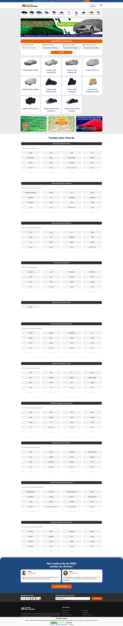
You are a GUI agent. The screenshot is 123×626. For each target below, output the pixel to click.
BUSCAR (61, 52)
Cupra (30, 291)
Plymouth (51, 247)
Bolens (92, 541)
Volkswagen (72, 197)
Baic (51, 276)
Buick (30, 281)
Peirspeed (30, 392)
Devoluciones (65, 612)
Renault (30, 237)
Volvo (92, 162)
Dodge (92, 232)
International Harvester (30, 192)
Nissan (51, 212)
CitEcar (92, 432)
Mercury (51, 167)
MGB (72, 152)
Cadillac (72, 281)
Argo (30, 457)
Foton (51, 202)
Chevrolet (30, 167)
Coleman (92, 417)
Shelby (92, 212)
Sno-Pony (30, 531)
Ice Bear (72, 352)
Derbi (51, 352)
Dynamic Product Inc (72, 491)
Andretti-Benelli (92, 377)
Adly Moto (71, 462)
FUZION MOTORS (92, 452)
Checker (51, 162)
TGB (51, 387)
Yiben (30, 387)
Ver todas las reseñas (61, 586)
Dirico (92, 342)
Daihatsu (72, 291)
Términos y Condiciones (87, 614)
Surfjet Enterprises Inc (30, 511)
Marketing (72, 624)
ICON (92, 422)
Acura (51, 271)
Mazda (92, 172)
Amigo (92, 382)
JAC (51, 197)
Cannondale (51, 467)
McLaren (72, 172)
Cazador (31, 422)
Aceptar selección (61, 622)
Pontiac (72, 242)
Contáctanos (85, 610)
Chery (30, 286)
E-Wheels (51, 377)
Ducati (71, 337)
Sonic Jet (72, 496)
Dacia (51, 291)
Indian (92, 352)
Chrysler (92, 167)
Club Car (92, 471)
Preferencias (65, 624)
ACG (31, 427)
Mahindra (92, 457)
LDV (72, 212)
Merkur (30, 162)
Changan (92, 281)
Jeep (31, 207)
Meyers (51, 157)
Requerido (53, 624)
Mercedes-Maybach (71, 167)
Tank (51, 372)
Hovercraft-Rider (72, 506)
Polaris (92, 491)
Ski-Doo (92, 546)
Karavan (51, 501)
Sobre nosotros (65, 610)
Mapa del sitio (85, 612)
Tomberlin (51, 432)
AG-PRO (72, 457)
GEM (51, 412)
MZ (72, 372)
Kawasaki (72, 531)
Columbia (72, 546)
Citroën (30, 172)
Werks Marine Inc (92, 496)
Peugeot (72, 252)
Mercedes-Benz (51, 172)
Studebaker (31, 197)
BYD (51, 281)
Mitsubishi (30, 202)
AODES (51, 457)
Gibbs (92, 501)
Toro (51, 422)
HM (92, 332)
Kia (72, 232)
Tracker (72, 417)
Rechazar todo (69, 622)
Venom (71, 422)
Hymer (51, 232)
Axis (92, 462)
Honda (92, 192)
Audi (31, 276)
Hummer (31, 306)
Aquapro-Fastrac (72, 511)
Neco (30, 377)
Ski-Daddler (31, 546)
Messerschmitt (71, 157)
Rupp (51, 551)
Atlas (30, 417)
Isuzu (30, 232)
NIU (72, 382)
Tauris (51, 382)
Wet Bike (72, 501)
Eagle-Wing (72, 332)
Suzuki (92, 252)
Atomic (92, 412)
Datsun (30, 212)
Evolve (30, 382)
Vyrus (51, 337)
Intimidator (72, 452)
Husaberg (51, 347)
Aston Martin (92, 271)
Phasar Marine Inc (31, 491)
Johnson (31, 551)
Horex (71, 342)
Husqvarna (71, 347)
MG (92, 152)
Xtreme (51, 471)
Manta (51, 546)
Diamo (30, 347)
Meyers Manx (31, 157)
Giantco (72, 387)
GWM (92, 202)
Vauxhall (51, 252)
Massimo (72, 467)
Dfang (92, 347)
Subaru (51, 192)
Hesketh (31, 332)
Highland (51, 332)
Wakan (51, 342)
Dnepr (30, 342)
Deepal (92, 291)
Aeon (72, 392)
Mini (51, 152)
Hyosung (31, 352)
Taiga (30, 501)
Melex (92, 427)
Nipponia (72, 377)
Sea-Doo (51, 511)
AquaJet (92, 506)
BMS (31, 452)
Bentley (72, 276)
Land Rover (30, 271)
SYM (31, 372)
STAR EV (51, 417)
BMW (92, 276)
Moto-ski (92, 551)
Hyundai (31, 247)
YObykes (51, 392)
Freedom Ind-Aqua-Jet (51, 506)
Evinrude (51, 536)
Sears (71, 536)
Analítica (58, 624)
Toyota (92, 207)
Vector (30, 462)
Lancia (30, 152)
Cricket (72, 427)
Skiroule (92, 531)
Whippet (92, 157)
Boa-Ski (31, 541)
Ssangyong (92, 197)
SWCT (30, 412)
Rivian (51, 207)
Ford (72, 202)
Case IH (51, 452)
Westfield (72, 162)
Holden (51, 242)
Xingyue (31, 337)
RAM (92, 237)
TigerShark (30, 506)
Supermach (51, 462)
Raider (51, 531)
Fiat (31, 242)
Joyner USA (72, 471)
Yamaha (51, 496)
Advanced (71, 432)
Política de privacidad (67, 614)
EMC (72, 412)
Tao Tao (92, 372)
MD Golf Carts (51, 427)
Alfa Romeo (72, 271)
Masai (30, 467)
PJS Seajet (51, 491)
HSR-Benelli (92, 511)
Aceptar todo (53, 622)
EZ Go (30, 432)
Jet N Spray (30, 496)
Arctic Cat (92, 467)
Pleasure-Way (92, 247)
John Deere (30, 471)
